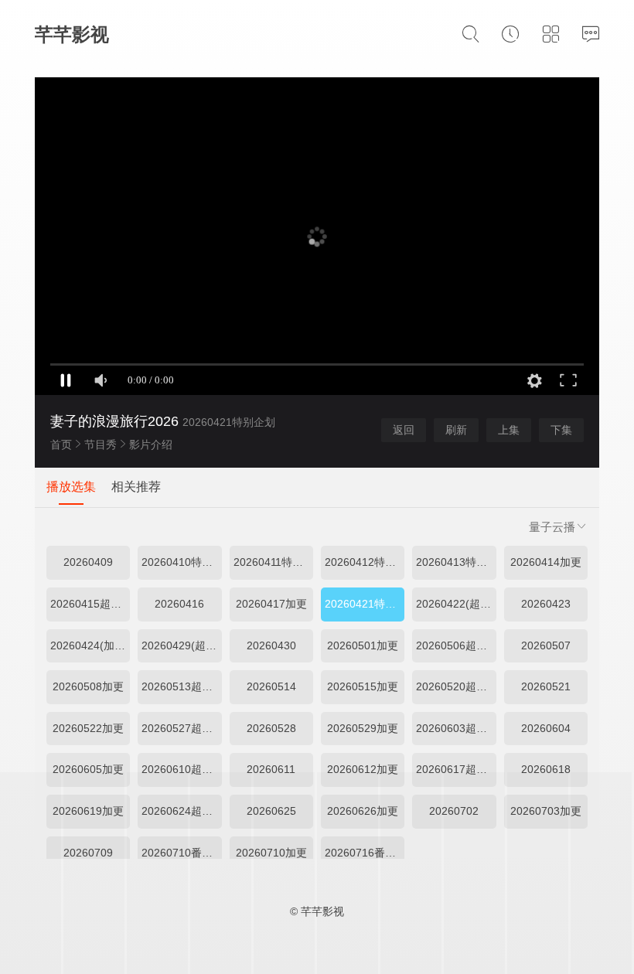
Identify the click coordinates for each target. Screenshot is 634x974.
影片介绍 (150, 444)
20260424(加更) (89, 645)
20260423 (546, 604)
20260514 (271, 686)
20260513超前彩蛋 (181, 686)
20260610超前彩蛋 (181, 769)
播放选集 (71, 486)
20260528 (271, 728)
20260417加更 (271, 604)
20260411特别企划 (273, 562)
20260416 (179, 604)
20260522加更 (88, 728)
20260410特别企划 (181, 562)
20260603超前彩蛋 (456, 728)
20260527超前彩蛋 (181, 728)
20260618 (546, 769)
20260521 (546, 686)
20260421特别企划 (364, 604)
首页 (61, 444)
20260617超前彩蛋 (456, 769)
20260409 (88, 562)
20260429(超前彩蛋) (181, 645)
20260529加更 (362, 728)
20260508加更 (88, 686)
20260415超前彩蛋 (90, 604)
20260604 (546, 728)
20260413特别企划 (456, 562)
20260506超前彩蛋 (456, 645)
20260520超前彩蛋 (456, 686)
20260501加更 (362, 645)
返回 (403, 430)
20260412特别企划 (364, 562)
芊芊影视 (72, 34)
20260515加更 (362, 686)
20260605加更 (88, 769)
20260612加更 (362, 769)
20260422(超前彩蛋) (456, 604)
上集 (509, 430)
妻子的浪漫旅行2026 (114, 421)
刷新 (456, 430)
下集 (561, 430)
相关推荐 (136, 486)
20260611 (271, 769)
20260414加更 (545, 562)
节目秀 (100, 444)
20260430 (271, 645)
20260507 (546, 645)
